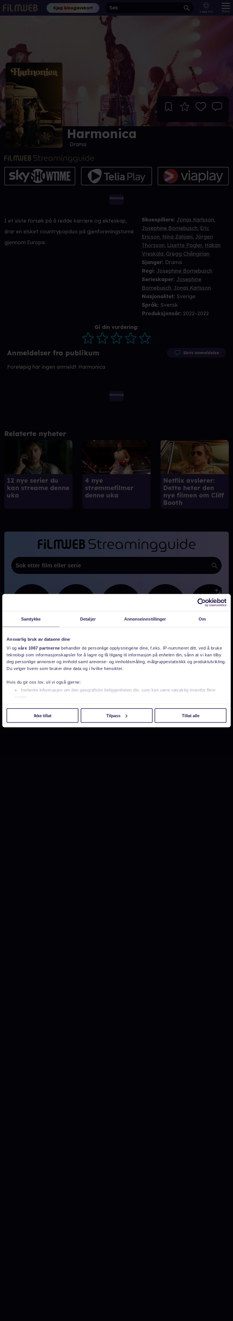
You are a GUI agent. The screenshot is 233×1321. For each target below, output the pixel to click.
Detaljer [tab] (88, 618)
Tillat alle (190, 715)
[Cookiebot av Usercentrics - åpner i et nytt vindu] (201, 602)
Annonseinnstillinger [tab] (145, 618)
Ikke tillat (42, 715)
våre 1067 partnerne (39, 648)
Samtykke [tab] (31, 618)
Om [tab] (202, 618)
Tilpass (113, 715)
